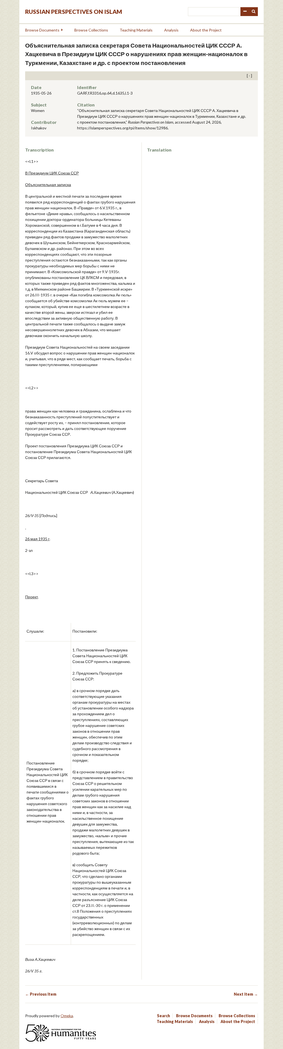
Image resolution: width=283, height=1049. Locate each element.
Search (253, 11)
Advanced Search (244, 11)
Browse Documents (42, 30)
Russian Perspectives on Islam (73, 11)
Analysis (171, 30)
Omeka (67, 1015)
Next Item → (246, 994)
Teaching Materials (136, 30)
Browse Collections (91, 30)
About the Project (206, 30)
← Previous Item (40, 994)
